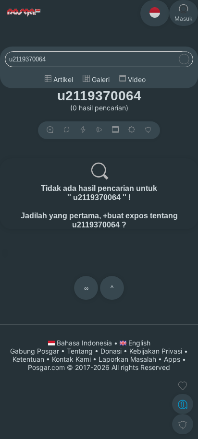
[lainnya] (148, 130)
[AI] (182, 404)
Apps (172, 359)
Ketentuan (28, 359)
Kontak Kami (71, 359)
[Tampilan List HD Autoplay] (115, 130)
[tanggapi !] (182, 386)
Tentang (80, 351)
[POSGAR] (24, 12)
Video (136, 79)
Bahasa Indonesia (84, 343)
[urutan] (83, 130)
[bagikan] (66, 130)
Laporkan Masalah (127, 359)
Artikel (62, 79)
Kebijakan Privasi (155, 351)
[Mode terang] (131, 130)
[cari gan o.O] (184, 59)
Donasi (111, 351)
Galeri (100, 79)
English (138, 343)
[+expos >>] (50, 130)
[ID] (154, 13)
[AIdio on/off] (99, 130)
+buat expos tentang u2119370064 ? (125, 220)
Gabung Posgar (34, 351)
